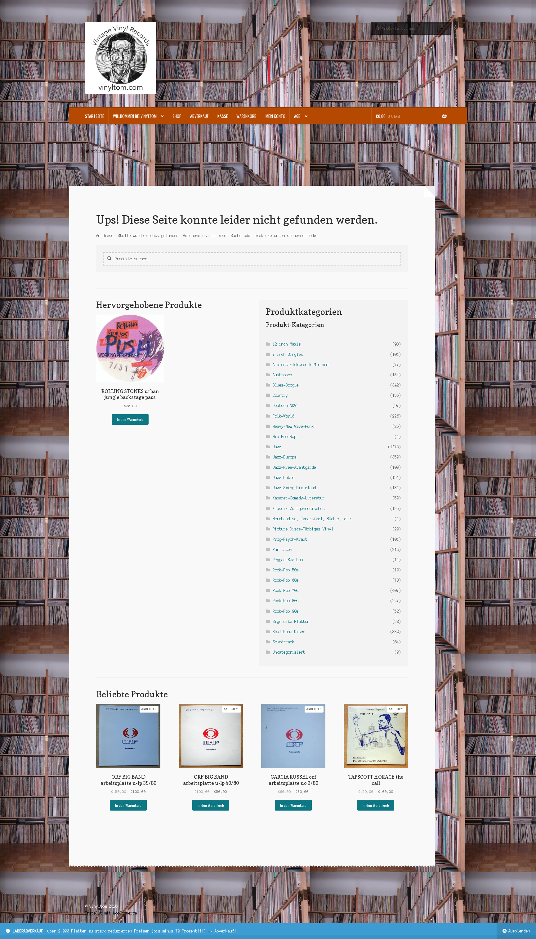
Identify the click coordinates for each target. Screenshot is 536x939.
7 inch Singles (288, 354)
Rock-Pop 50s (286, 570)
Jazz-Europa (285, 457)
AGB (297, 116)
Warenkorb (246, 116)
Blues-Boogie (286, 385)
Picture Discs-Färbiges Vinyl (303, 529)
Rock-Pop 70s (286, 590)
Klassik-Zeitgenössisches (299, 509)
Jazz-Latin (283, 478)
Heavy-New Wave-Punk (293, 426)
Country (280, 395)
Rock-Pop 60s (286, 580)
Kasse (222, 116)
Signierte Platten (291, 621)
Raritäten (282, 550)
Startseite (94, 116)
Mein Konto (275, 116)
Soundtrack (283, 642)
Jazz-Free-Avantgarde (294, 467)
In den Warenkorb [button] (130, 419)
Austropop (282, 375)
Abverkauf (224, 931)
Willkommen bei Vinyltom (135, 116)
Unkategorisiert (289, 652)
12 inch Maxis (287, 344)
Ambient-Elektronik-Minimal (301, 365)
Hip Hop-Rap (285, 437)
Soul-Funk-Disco (289, 632)
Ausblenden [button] (519, 931)
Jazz (277, 447)
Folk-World (283, 416)
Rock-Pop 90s (286, 611)
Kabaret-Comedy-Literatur (299, 498)
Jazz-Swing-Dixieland (294, 488)
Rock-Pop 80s (286, 601)
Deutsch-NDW (285, 406)
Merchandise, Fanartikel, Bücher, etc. (313, 519)
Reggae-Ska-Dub (288, 560)
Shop (176, 116)
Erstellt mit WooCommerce (111, 913)
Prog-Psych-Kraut (290, 539)
